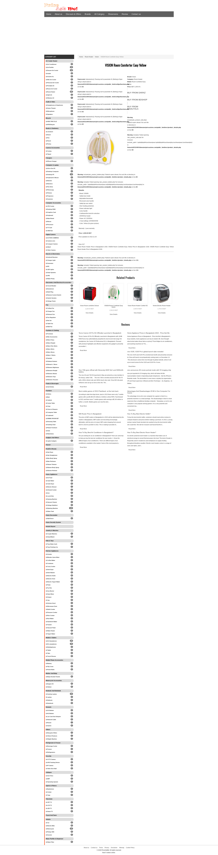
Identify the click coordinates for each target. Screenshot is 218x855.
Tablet (49, 650)
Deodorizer (50, 289)
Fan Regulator (51, 317)
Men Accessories (52, 337)
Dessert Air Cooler (52, 70)
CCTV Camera (51, 759)
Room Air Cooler (52, 88)
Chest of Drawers (52, 409)
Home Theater (51, 108)
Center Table (51, 403)
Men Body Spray (52, 458)
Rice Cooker (50, 615)
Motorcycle (50, 828)
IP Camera (50, 765)
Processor (50, 224)
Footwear (50, 333)
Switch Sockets (51, 298)
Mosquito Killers (52, 733)
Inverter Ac (50, 76)
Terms (101, 847)
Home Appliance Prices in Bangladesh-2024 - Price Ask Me (148, 333)
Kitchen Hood (51, 603)
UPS (48, 275)
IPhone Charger (52, 161)
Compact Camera (52, 244)
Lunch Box (50, 496)
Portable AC (50, 85)
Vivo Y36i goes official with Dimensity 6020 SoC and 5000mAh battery (101, 371)
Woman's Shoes (52, 364)
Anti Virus (50, 775)
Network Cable (51, 719)
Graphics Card (51, 212)
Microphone (50, 111)
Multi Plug (50, 292)
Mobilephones (51, 647)
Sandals (49, 358)
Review (125, 14)
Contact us (136, 14)
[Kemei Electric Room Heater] (161, 293)
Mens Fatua (50, 340)
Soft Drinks (50, 387)
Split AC (49, 95)
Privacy (107, 847)
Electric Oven (51, 578)
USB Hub (50, 230)
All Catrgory (99, 14)
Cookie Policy (130, 847)
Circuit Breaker (51, 285)
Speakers (50, 114)
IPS (48, 266)
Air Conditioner (51, 64)
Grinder (49, 554)
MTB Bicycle (51, 124)
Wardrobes (50, 433)
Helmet (49, 687)
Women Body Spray (53, 467)
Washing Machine (52, 508)
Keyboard (50, 215)
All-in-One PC (51, 168)
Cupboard (50, 415)
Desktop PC (50, 174)
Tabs (48, 653)
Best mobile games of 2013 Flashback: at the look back (98, 391)
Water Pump (50, 278)
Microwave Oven (52, 606)
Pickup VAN (50, 832)
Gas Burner (50, 591)
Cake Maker (50, 480)
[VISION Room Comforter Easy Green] (113, 293)
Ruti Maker (50, 618)
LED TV (49, 808)
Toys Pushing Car (52, 547)
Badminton (50, 789)
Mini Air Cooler (51, 79)
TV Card (49, 227)
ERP (48, 778)
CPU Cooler (50, 206)
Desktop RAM (51, 209)
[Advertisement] (109, 36)
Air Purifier (50, 67)
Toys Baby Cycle (52, 544)
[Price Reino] (64, 6)
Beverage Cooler (52, 746)
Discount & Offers (73, 14)
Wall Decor (50, 518)
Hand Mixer (50, 594)
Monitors (50, 183)
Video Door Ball (52, 768)
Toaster (49, 624)
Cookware (50, 563)
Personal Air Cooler (53, 82)
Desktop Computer (53, 171)
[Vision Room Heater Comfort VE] (137, 293)
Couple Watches (52, 534)
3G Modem (50, 710)
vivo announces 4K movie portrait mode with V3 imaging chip (149, 370)
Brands (88, 14)
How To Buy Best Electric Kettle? (139, 414)
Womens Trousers (52, 379)
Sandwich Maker (52, 621)
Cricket (49, 792)
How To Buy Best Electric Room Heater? (141, 432)
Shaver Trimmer (52, 464)
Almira (49, 394)
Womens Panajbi (52, 370)
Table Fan (50, 323)
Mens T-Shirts (51, 355)
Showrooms (113, 14)
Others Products (52, 736)
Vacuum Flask (51, 627)
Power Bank (50, 669)
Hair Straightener (52, 455)
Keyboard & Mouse (53, 177)
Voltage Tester (51, 301)
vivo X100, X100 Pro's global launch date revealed (145, 351)
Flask (48, 585)
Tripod (49, 154)
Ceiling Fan (50, 308)
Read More (83, 350)
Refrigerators (51, 752)
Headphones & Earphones (55, 105)
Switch (49, 725)
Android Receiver (52, 257)
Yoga (48, 795)
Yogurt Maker (51, 634)
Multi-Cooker (51, 609)
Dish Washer (51, 572)
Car (48, 822)
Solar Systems (51, 272)
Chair (48, 406)
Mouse (49, 221)
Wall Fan (49, 326)
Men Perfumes (51, 461)
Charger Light (51, 260)
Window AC (50, 98)
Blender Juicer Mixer (53, 557)
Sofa (48, 430)
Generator (50, 263)
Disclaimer (114, 847)
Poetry (49, 144)
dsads (49, 73)
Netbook (49, 700)
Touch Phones (51, 656)
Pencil (49, 141)
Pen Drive (50, 186)
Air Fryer (49, 477)
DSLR (49, 247)
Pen (48, 137)
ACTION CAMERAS (53, 238)
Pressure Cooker (52, 612)
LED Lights (50, 269)
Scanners (50, 199)
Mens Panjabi (51, 343)
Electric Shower (52, 487)
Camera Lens (51, 241)
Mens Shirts (50, 349)
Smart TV (50, 811)
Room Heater (51, 92)
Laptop (49, 697)
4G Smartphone (52, 641)
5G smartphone (52, 644)
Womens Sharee (52, 373)
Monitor (49, 180)
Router (49, 722)
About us (58, 14)
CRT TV (49, 802)
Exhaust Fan (51, 314)
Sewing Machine (52, 499)
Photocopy (50, 190)
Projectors (50, 196)
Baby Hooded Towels (53, 676)
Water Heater (51, 630)
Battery (49, 663)
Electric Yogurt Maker (53, 581)
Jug (48, 600)
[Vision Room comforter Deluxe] (89, 293)
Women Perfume (52, 470)
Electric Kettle (51, 575)
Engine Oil (50, 684)
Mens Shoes (50, 352)
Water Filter (50, 842)
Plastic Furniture (52, 427)
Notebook (50, 703)
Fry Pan (49, 588)
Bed (48, 397)
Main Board (50, 218)
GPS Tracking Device (53, 762)
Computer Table (52, 412)
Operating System (52, 782)
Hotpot (49, 597)
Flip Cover (50, 666)
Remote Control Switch (54, 295)
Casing (49, 151)
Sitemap (121, 847)
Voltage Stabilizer (52, 505)
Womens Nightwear (53, 367)
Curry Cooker (51, 566)
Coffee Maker (51, 560)
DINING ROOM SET (53, 418)
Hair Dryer (50, 452)
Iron (48, 493)
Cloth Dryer (50, 483)
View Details (89, 313)
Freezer (49, 749)
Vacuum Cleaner (52, 502)
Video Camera (51, 250)
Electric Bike (51, 825)
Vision (97, 57)
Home (48, 14)
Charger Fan (51, 311)
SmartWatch (50, 537)
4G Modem (50, 713)
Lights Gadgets (52, 441)
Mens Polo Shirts (52, 346)
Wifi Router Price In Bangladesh (90, 414)
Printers (49, 193)
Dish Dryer (50, 569)
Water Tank (50, 511)
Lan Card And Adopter (54, 716)
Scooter (49, 835)
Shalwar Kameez (52, 361)
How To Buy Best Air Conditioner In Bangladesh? (96, 432)
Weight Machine (52, 739)
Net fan (49, 320)
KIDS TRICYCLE (52, 121)
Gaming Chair (51, 424)
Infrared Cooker (52, 490)
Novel (49, 134)
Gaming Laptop (52, 694)
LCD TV (49, 805)
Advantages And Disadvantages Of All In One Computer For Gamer (148, 392)
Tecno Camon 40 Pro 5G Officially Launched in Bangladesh (100, 333)
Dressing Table (51, 421)
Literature (50, 131)
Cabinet (49, 400)
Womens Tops (51, 376)
